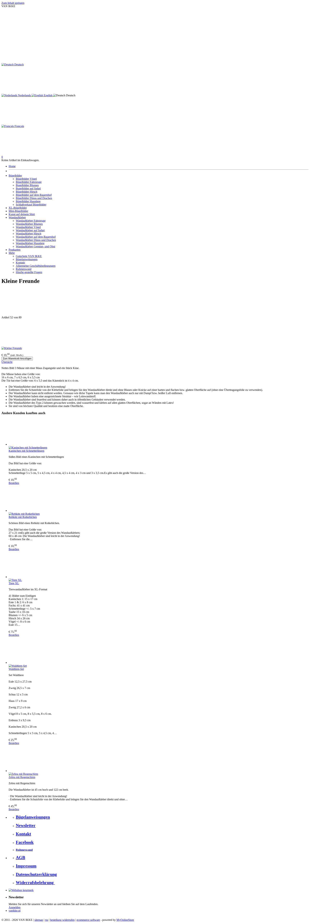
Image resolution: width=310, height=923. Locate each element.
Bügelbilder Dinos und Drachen (34, 198)
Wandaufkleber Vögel (28, 227)
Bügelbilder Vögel (26, 178)
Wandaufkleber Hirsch (28, 233)
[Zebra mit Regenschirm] (159, 758)
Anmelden (14, 907)
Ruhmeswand (23, 269)
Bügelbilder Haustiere (28, 201)
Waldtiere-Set (16, 669)
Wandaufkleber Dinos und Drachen (36, 240)
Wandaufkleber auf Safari (30, 230)
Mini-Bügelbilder (18, 211)
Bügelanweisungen (26, 259)
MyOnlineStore (125, 919)
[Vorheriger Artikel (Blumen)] (155, 302)
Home (12, 166)
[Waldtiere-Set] (159, 650)
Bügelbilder (15, 175)
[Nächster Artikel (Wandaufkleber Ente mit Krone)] (155, 333)
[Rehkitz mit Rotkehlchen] (159, 498)
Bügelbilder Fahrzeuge (29, 182)
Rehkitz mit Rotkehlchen (23, 517)
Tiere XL (14, 583)
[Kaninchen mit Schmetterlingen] (159, 432)
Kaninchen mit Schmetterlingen (26, 450)
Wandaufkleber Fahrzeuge (31, 220)
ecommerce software (88, 919)
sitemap (38, 919)
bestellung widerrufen (62, 919)
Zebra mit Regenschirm (22, 777)
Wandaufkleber (17, 217)
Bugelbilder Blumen (27, 185)
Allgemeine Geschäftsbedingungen (35, 265)
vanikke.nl (14, 910)
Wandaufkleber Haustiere (30, 243)
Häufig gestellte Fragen (29, 272)
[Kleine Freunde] (11, 348)
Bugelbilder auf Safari (28, 188)
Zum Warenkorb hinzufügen (17, 358)
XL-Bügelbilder (18, 207)
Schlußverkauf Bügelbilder (31, 204)
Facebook (25, 842)
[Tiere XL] (159, 565)
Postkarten (14, 249)
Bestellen (14, 483)
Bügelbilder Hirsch (26, 191)
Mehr (12, 252)
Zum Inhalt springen (12, 2)
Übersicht (6, 361)
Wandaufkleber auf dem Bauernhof (36, 236)
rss (46, 919)
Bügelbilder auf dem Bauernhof (34, 194)
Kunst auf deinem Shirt (22, 214)
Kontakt (20, 262)
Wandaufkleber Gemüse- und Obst (35, 246)
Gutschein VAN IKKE (29, 256)
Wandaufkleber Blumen (29, 223)
